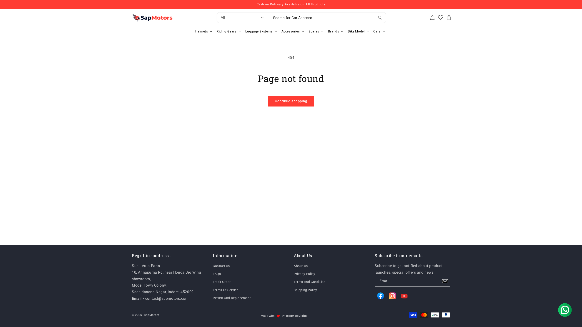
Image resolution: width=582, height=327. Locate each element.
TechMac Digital (297, 315)
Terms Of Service (225, 290)
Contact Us (221, 266)
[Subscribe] (445, 281)
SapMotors (151, 315)
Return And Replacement (232, 298)
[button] (449, 17)
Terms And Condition (310, 282)
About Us (301, 266)
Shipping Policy (305, 290)
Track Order (222, 282)
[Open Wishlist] (440, 17)
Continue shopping (291, 101)
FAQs (217, 274)
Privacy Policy (304, 274)
